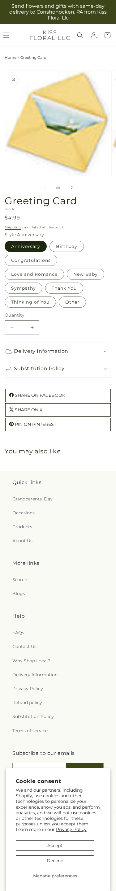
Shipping (13, 227)
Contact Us (24, 646)
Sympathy (23, 288)
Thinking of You (30, 302)
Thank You (64, 288)
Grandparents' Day (32, 499)
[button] (80, 35)
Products (22, 527)
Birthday (66, 246)
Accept (54, 845)
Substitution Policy (33, 716)
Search (19, 579)
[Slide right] (72, 187)
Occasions (23, 513)
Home (10, 57)
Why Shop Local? (31, 661)
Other (72, 302)
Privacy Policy (71, 829)
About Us (22, 540)
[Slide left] (44, 187)
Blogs (18, 593)
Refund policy (27, 702)
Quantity (14, 315)
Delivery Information (35, 674)
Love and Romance (34, 274)
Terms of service (30, 730)
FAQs (18, 632)
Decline (55, 860)
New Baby (85, 274)
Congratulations (31, 260)
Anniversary (25, 246)
